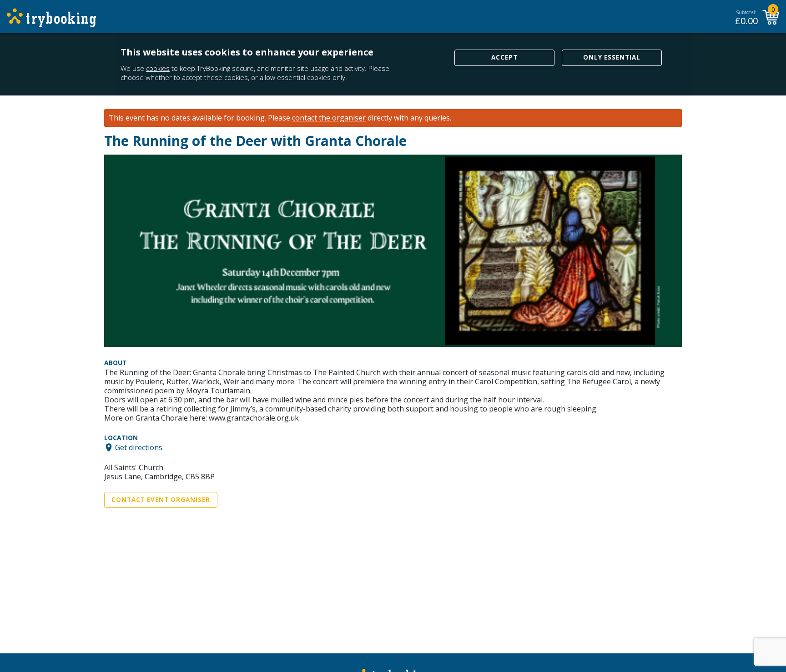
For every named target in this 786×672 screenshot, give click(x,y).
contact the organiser (329, 118)
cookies (158, 68)
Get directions (138, 447)
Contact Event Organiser (160, 500)
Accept (504, 57)
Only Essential (611, 57)
